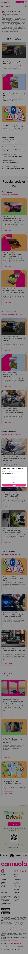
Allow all (14, 485)
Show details (14, 477)
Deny (14, 482)
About (14, 479)
